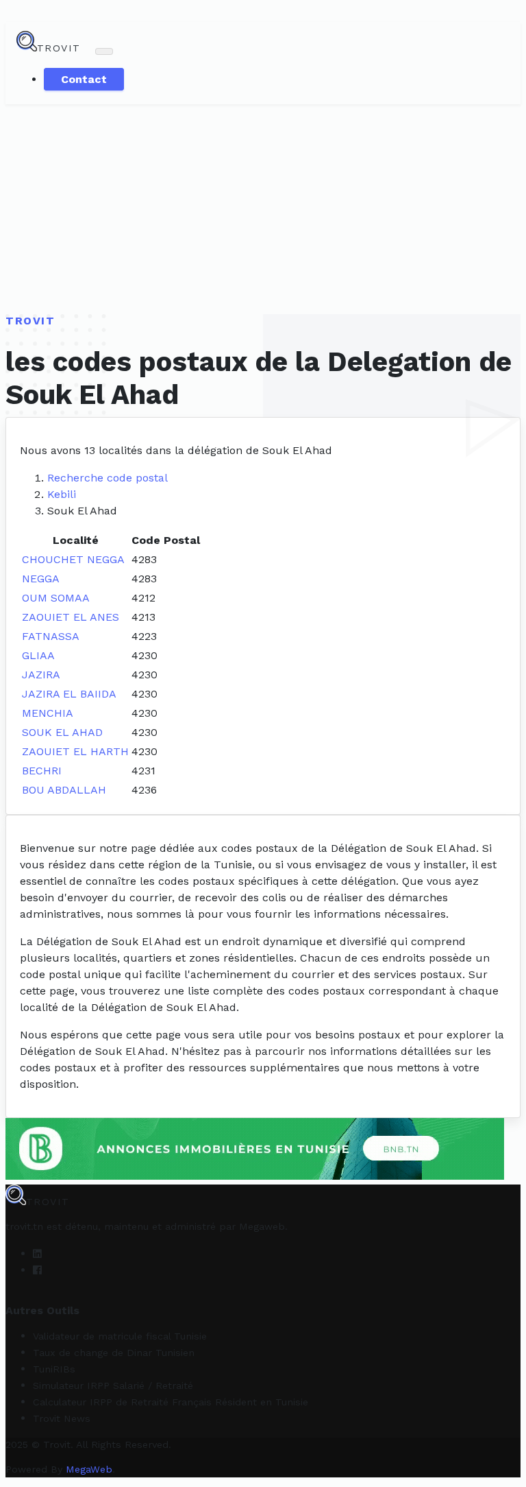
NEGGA (41, 578)
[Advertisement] (263, 207)
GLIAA (38, 655)
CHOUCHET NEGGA (73, 559)
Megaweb (262, 1226)
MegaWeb (89, 1469)
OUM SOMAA (56, 597)
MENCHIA (47, 712)
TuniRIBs (54, 1369)
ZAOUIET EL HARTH (75, 751)
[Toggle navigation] (104, 51)
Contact (84, 79)
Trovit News (61, 1418)
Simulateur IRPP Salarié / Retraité (113, 1385)
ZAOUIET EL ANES (70, 616)
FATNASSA (50, 636)
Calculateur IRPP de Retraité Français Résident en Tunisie (170, 1401)
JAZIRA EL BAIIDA (69, 693)
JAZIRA (41, 674)
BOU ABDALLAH (64, 789)
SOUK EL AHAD (62, 732)
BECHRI (42, 770)
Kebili (61, 494)
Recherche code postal (107, 477)
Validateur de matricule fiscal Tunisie (120, 1336)
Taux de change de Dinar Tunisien (114, 1352)
